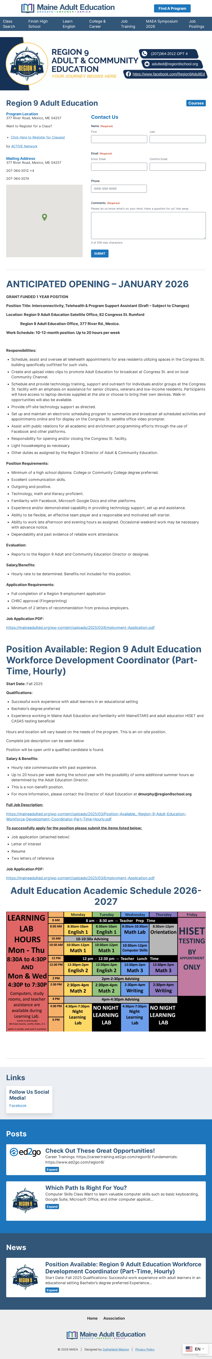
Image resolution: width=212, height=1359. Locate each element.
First (94, 131)
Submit (99, 253)
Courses (196, 103)
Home (92, 1318)
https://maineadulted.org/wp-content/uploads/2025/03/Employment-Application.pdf (80, 627)
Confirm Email (158, 159)
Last (152, 131)
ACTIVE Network (24, 146)
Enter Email (98, 159)
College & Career (97, 24)
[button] (44, 217)
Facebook (18, 1105)
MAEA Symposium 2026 (162, 24)
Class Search (9, 24)
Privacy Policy (145, 1349)
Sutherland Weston (116, 1349)
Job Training (128, 24)
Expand (52, 1169)
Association (114, 1318)
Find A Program (172, 8)
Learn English (69, 24)
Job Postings (196, 24)
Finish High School (38, 24)
